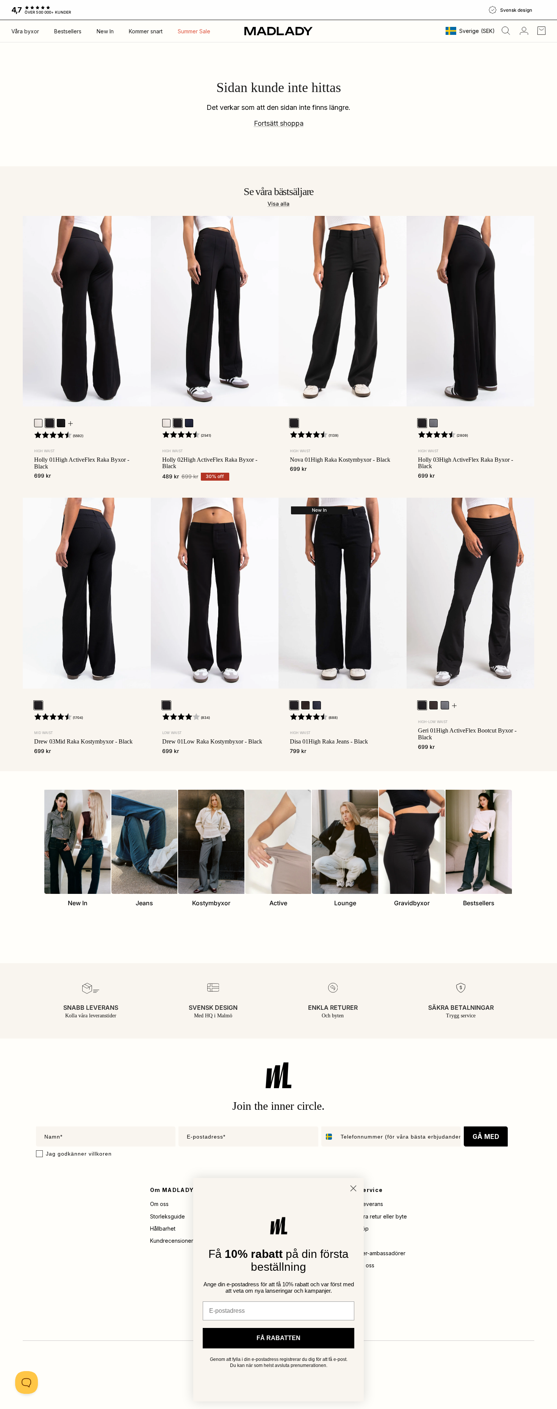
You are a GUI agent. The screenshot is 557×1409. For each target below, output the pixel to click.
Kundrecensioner (171, 1240)
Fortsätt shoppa (279, 123)
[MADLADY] (278, 31)
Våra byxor (25, 31)
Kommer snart (146, 31)
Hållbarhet (162, 1228)
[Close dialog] (353, 1188)
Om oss (159, 1204)
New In (105, 31)
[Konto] (522, 31)
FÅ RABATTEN (278, 1338)
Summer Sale (194, 31)
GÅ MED (486, 1136)
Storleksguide (167, 1216)
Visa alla (278, 203)
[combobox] (329, 1136)
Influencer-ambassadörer (374, 1253)
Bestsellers (67, 31)
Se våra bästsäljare (279, 191)
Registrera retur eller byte (375, 1216)
